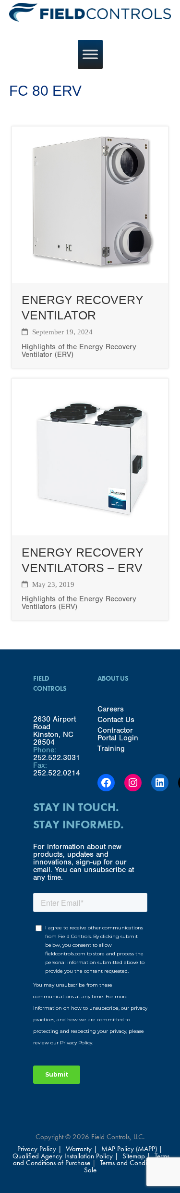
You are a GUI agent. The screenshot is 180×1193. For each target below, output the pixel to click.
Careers (110, 709)
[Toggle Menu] (90, 54)
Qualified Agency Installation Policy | (66, 1156)
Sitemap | (136, 1156)
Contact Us (115, 719)
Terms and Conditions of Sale (126, 1166)
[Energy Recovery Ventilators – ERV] (90, 531)
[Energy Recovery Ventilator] (90, 279)
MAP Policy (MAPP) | (132, 1148)
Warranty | (82, 1148)
